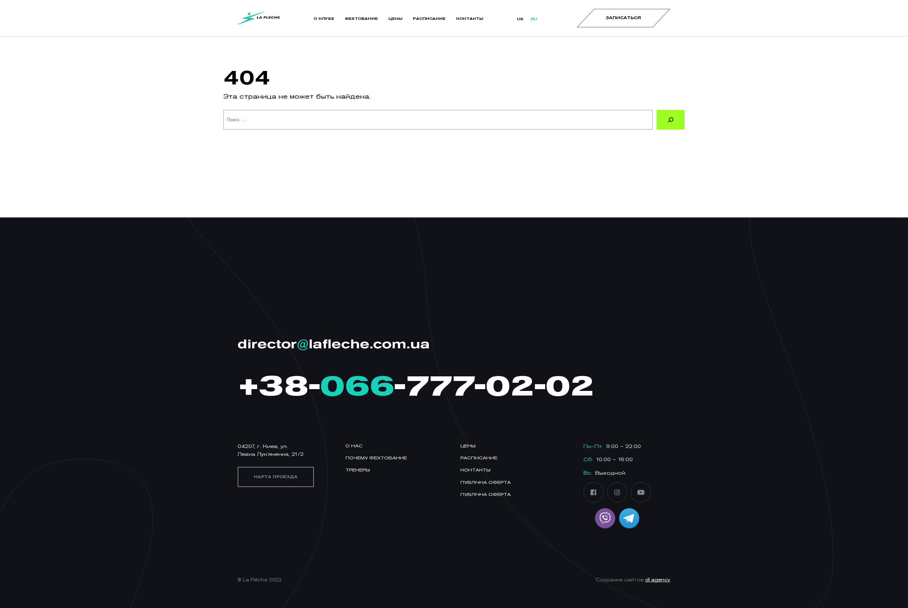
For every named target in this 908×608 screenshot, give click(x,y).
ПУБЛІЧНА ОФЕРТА (485, 482)
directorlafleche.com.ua (334, 344)
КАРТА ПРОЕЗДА (276, 476)
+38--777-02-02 (416, 385)
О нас (353, 445)
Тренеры (357, 469)
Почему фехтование (376, 457)
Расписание (478, 457)
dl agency (657, 580)
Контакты (475, 469)
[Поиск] (671, 119)
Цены (468, 445)
